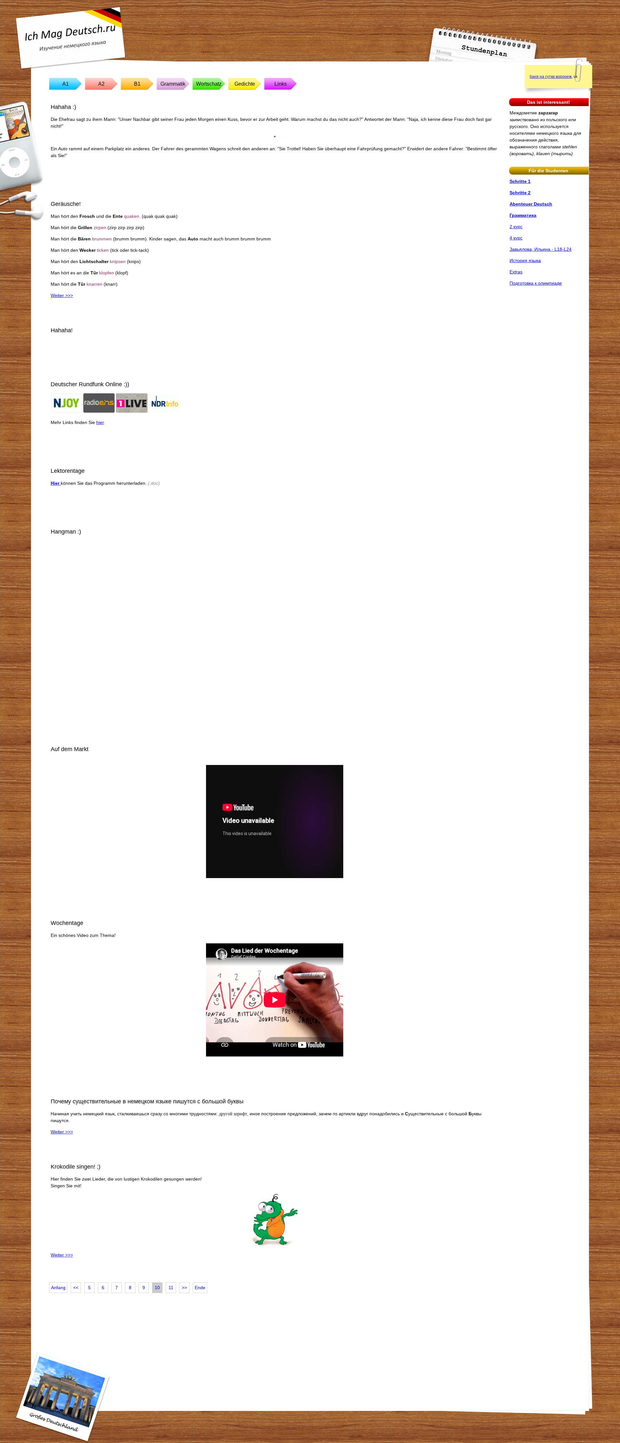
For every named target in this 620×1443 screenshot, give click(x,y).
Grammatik (172, 84)
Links (280, 84)
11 (171, 1287)
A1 (65, 84)
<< (75, 1287)
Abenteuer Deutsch (531, 204)
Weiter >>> (62, 295)
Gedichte (244, 84)
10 (157, 1287)
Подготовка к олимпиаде (536, 283)
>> (184, 1287)
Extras (516, 271)
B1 (137, 84)
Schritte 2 (520, 192)
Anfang (58, 1287)
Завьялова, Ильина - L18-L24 (541, 249)
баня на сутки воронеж (551, 76)
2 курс (516, 226)
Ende (200, 1287)
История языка (525, 260)
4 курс (516, 237)
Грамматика (523, 215)
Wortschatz (209, 84)
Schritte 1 (520, 181)
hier (100, 422)
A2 (101, 84)
